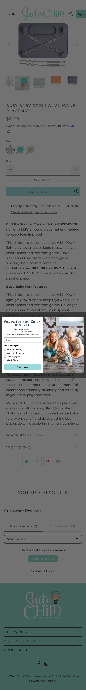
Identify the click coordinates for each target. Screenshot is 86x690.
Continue (22, 367)
